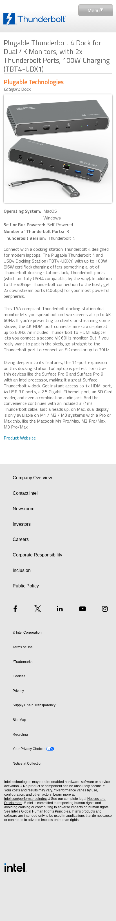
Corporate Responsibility (37, 554)
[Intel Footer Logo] (49, 867)
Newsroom (23, 508)
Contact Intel (25, 493)
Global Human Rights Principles (45, 811)
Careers (21, 539)
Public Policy (26, 585)
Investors (22, 524)
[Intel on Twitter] (38, 609)
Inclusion (22, 570)
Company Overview (32, 477)
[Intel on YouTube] (82, 609)
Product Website (20, 437)
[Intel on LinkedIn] (60, 609)
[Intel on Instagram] (105, 609)
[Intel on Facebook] (15, 609)
